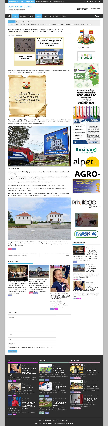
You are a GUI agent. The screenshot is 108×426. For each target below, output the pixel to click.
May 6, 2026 (87, 395)
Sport (45, 16)
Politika (31, 16)
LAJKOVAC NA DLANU (20, 6)
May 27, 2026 (88, 381)
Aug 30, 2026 (54, 293)
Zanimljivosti (54, 16)
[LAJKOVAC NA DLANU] (9, 16)
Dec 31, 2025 (57, 365)
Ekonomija (23, 16)
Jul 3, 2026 (87, 365)
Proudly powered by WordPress (43, 423)
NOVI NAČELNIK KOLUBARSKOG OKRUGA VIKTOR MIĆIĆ (57, 255)
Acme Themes (69, 423)
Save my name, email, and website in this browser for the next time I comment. (30, 347)
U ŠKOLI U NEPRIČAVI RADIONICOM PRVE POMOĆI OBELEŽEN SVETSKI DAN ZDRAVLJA (22, 255)
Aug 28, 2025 (57, 382)
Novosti (15, 16)
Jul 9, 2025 (56, 398)
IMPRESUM (63, 16)
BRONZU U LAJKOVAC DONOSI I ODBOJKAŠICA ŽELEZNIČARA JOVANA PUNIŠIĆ (57, 1)
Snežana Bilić (20, 35)
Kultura (38, 16)
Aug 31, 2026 (12, 281)
